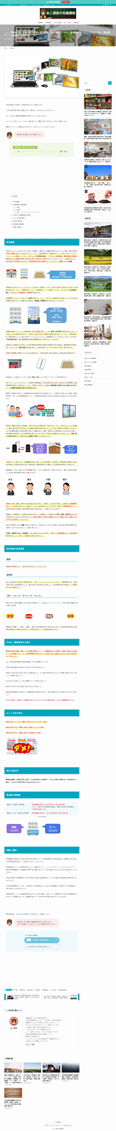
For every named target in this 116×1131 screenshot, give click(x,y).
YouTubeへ (66, 2)
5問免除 (9, 39)
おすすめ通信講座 (91, 358)
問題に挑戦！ (18, 227)
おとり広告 (53, 990)
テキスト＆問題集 (91, 362)
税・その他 (89, 377)
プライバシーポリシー (56, 1125)
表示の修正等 (18, 221)
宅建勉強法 (89, 385)
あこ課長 (14, 1028)
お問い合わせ (67, 1125)
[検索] (110, 5)
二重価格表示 (45, 990)
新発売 (19, 210)
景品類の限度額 (62, 990)
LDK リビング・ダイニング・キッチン (28, 212)
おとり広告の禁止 (19, 218)
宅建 (16, 990)
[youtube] (106, 5)
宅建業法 (88, 366)
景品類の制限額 (19, 224)
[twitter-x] (103, 5)
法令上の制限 (90, 373)
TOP (47, 1125)
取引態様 (37, 990)
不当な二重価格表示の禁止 (22, 215)
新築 (18, 207)
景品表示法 (22, 990)
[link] (27, 1044)
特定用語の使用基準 (20, 205)
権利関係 (88, 369)
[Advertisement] (42, 175)
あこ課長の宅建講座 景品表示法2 (27, 914)
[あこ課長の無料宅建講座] (58, 13)
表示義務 (16, 202)
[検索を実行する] (110, 83)
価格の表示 (30, 990)
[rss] (108, 5)
